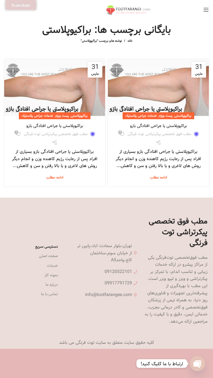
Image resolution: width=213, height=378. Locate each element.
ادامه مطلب (158, 177)
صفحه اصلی (48, 256)
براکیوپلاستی (183, 115)
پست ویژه (166, 115)
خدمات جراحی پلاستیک (141, 115)
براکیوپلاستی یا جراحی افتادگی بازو (158, 125)
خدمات (52, 265)
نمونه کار (51, 275)
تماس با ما (49, 294)
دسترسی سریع (46, 246)
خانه (130, 41)
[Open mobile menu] (206, 9)
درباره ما (51, 284)
